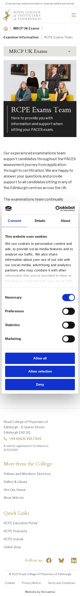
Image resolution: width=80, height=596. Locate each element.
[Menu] (74, 15)
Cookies (10, 583)
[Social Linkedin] (73, 560)
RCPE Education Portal (20, 523)
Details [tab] (40, 221)
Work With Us (14, 498)
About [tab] (65, 221)
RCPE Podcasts (15, 531)
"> (61, 560)
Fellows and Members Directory (27, 474)
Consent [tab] (14, 221)
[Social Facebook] (49, 560)
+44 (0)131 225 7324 (25, 439)
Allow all (40, 358)
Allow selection (40, 371)
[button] (40, 51)
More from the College (28, 464)
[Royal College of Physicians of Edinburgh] (22, 15)
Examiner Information (21, 37)
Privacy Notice (31, 583)
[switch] (68, 311)
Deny (40, 384)
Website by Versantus (40, 592)
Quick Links (16, 513)
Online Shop (12, 547)
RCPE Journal (13, 539)
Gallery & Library (15, 482)
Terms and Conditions (61, 583)
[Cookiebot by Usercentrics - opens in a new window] (56, 208)
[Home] (6, 28)
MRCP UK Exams (26, 28)
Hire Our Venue (15, 490)
